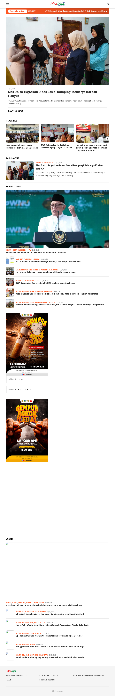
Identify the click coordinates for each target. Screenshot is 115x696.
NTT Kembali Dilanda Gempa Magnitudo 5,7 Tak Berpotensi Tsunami (61, 11)
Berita (14, 250)
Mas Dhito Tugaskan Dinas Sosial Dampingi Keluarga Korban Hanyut (52, 94)
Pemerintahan (42, 163)
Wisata (41, 603)
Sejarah (35, 603)
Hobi (31, 623)
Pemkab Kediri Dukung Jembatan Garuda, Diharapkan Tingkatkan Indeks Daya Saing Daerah (60, 304)
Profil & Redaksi (47, 680)
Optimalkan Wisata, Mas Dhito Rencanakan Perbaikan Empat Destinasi (49, 636)
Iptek (32, 291)
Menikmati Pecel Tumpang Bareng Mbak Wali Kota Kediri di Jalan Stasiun (50, 657)
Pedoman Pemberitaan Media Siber (88, 676)
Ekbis (24, 281)
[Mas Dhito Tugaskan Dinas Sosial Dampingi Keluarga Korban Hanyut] (57, 51)
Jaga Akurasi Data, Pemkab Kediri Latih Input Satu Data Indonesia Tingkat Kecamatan (92, 148)
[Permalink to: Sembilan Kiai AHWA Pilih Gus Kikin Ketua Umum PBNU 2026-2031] (57, 219)
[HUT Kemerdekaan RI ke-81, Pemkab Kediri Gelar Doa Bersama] (22, 133)
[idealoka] (57, 4)
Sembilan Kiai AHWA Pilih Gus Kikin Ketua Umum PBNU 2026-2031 (36, 252)
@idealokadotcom (16, 379)
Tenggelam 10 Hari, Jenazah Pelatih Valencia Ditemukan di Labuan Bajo (50, 646)
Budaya (14, 603)
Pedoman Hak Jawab (48, 676)
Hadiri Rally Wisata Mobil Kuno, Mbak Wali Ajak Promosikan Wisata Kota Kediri (52, 625)
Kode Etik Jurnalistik (16, 676)
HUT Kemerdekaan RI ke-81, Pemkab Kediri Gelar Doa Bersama (22, 146)
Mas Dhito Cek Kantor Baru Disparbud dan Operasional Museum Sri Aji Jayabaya (44, 605)
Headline (21, 250)
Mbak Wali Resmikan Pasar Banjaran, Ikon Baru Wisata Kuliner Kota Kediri (50, 614)
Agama (8, 250)
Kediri (37, 270)
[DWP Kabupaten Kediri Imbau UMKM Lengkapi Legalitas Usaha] (57, 133)
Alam (17, 259)
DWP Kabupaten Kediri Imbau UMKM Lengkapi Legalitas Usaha (56, 146)
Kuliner (38, 655)
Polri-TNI (51, 302)
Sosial (51, 163)
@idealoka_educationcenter (20, 389)
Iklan (8, 680)
